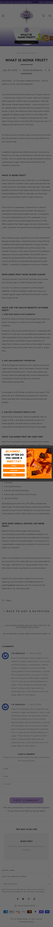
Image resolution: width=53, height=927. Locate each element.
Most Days (14, 470)
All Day (14, 466)
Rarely (14, 475)
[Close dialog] (50, 450)
